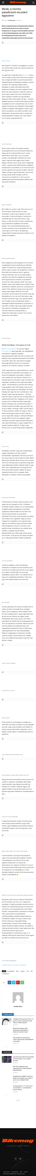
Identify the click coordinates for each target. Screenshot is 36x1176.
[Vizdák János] (3, 20)
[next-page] (6, 1047)
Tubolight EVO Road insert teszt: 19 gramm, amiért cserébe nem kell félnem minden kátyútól (23, 1020)
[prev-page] (3, 1047)
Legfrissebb (7, 1052)
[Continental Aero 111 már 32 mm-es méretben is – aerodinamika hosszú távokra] (7, 1088)
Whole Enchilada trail (10, 349)
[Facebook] (9, 982)
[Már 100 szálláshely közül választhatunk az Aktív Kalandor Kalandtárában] (7, 1069)
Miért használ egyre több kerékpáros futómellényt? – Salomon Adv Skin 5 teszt (21, 1030)
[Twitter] (14, 982)
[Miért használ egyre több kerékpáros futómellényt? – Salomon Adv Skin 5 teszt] (7, 1031)
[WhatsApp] (22, 982)
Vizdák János (11, 20)
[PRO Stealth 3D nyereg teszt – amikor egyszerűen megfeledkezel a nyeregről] (7, 1040)
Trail (27, 971)
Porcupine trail (6, 351)
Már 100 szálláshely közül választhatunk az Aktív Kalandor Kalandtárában (22, 1068)
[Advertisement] (18, 1112)
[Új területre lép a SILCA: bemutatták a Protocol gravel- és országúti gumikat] (7, 1059)
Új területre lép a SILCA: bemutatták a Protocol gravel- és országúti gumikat (23, 1058)
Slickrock (26, 75)
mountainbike (10, 971)
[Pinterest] (18, 982)
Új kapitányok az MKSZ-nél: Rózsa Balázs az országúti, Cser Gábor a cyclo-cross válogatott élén (23, 1078)
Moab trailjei (6, 61)
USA (31, 971)
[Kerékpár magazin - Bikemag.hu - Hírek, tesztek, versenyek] (18, 2)
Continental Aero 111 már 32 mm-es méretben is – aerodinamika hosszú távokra (23, 1087)
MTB (17, 971)
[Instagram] (20, 1159)
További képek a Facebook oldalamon (14, 965)
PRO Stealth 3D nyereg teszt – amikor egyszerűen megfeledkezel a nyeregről (23, 1039)
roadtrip (22, 971)
